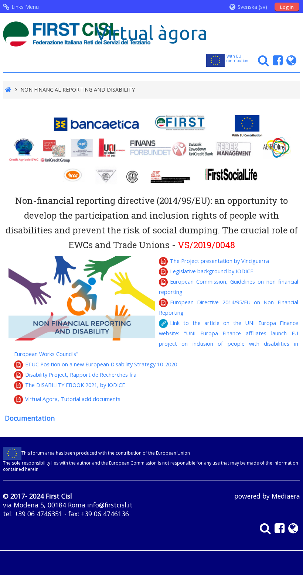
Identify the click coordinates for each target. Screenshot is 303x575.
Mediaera (286, 496)
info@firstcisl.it (110, 504)
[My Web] (289, 60)
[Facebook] (276, 60)
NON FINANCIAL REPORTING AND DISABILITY (77, 89)
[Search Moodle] (261, 60)
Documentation (30, 418)
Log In (287, 7)
